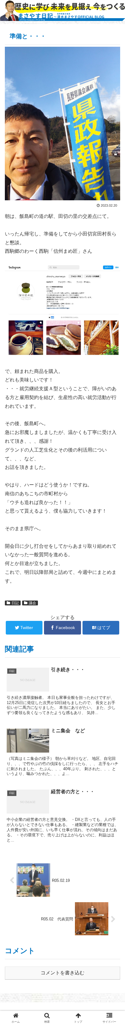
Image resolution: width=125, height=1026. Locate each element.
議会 (32, 603)
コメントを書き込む (62, 972)
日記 (15, 603)
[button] (112, 692)
